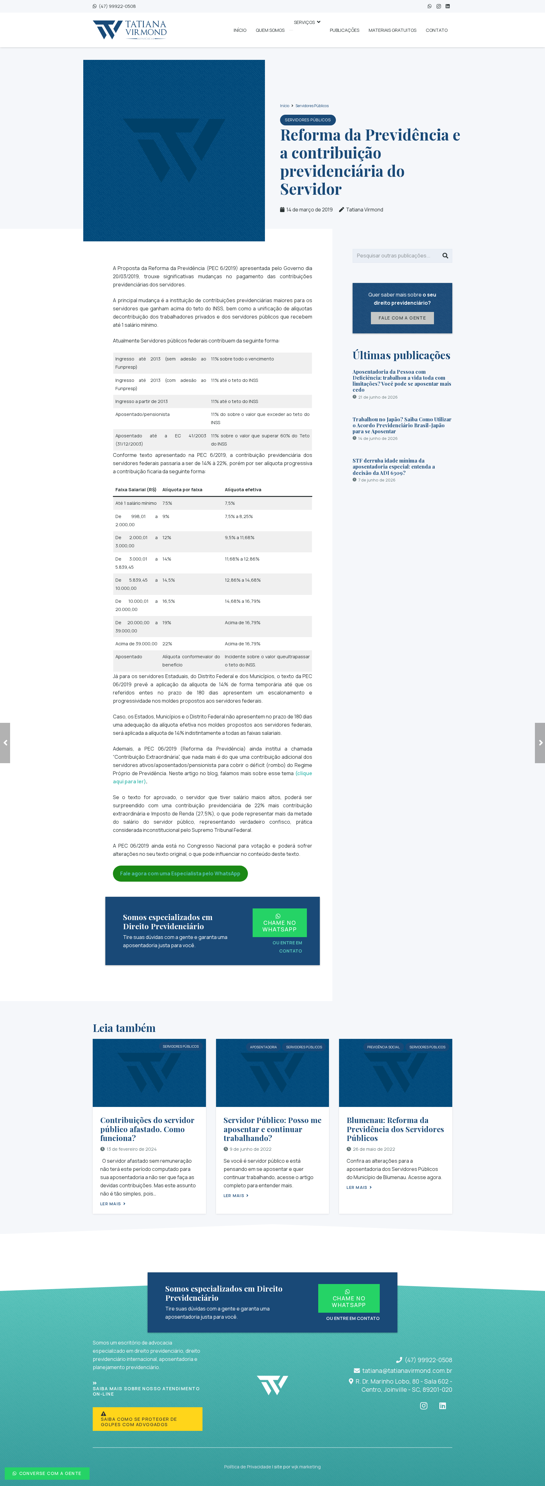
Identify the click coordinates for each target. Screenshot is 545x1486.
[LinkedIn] (447, 6)
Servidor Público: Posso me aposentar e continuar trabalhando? (272, 1129)
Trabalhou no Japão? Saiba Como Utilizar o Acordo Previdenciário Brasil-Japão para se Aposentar (402, 425)
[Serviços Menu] (291, 30)
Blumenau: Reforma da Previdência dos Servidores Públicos (395, 1129)
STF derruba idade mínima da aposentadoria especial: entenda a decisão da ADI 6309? (394, 466)
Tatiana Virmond (364, 209)
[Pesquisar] (445, 255)
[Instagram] (438, 6)
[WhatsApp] (429, 6)
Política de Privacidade (247, 1467)
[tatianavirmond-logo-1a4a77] (130, 29)
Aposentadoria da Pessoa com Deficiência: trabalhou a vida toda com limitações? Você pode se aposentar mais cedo (402, 380)
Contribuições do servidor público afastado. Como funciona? (147, 1129)
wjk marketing (306, 1467)
